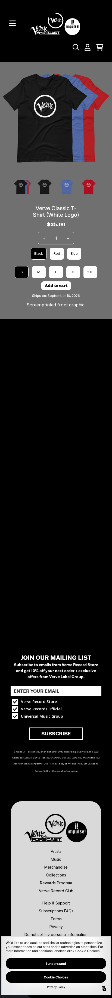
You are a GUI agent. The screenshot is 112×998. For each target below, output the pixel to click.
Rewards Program (56, 883)
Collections (56, 875)
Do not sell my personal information (56, 934)
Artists (56, 851)
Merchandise (56, 867)
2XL (90, 272)
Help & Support (56, 903)
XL (73, 272)
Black (38, 253)
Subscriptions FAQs (56, 911)
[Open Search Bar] (75, 47)
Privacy (56, 926)
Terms (56, 918)
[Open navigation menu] (12, 23)
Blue (74, 253)
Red (57, 253)
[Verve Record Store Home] (56, 23)
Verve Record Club (56, 890)
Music (56, 859)
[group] (22, 187)
